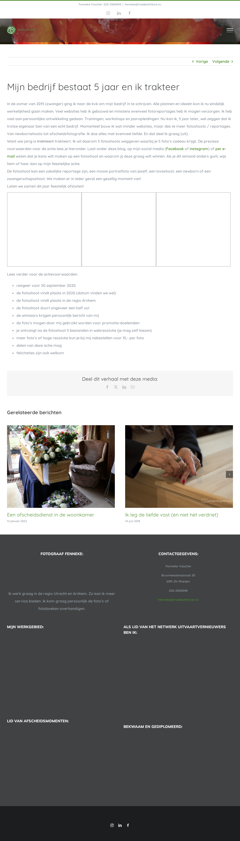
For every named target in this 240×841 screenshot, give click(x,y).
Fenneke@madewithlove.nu (178, 599)
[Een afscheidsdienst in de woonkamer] (61, 427)
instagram (199, 148)
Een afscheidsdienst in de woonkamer (50, 515)
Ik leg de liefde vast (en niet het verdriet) (171, 515)
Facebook (175, 148)
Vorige (202, 61)
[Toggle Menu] (229, 30)
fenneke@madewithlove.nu (143, 4)
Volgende (220, 61)
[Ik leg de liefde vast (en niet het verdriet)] (179, 427)
